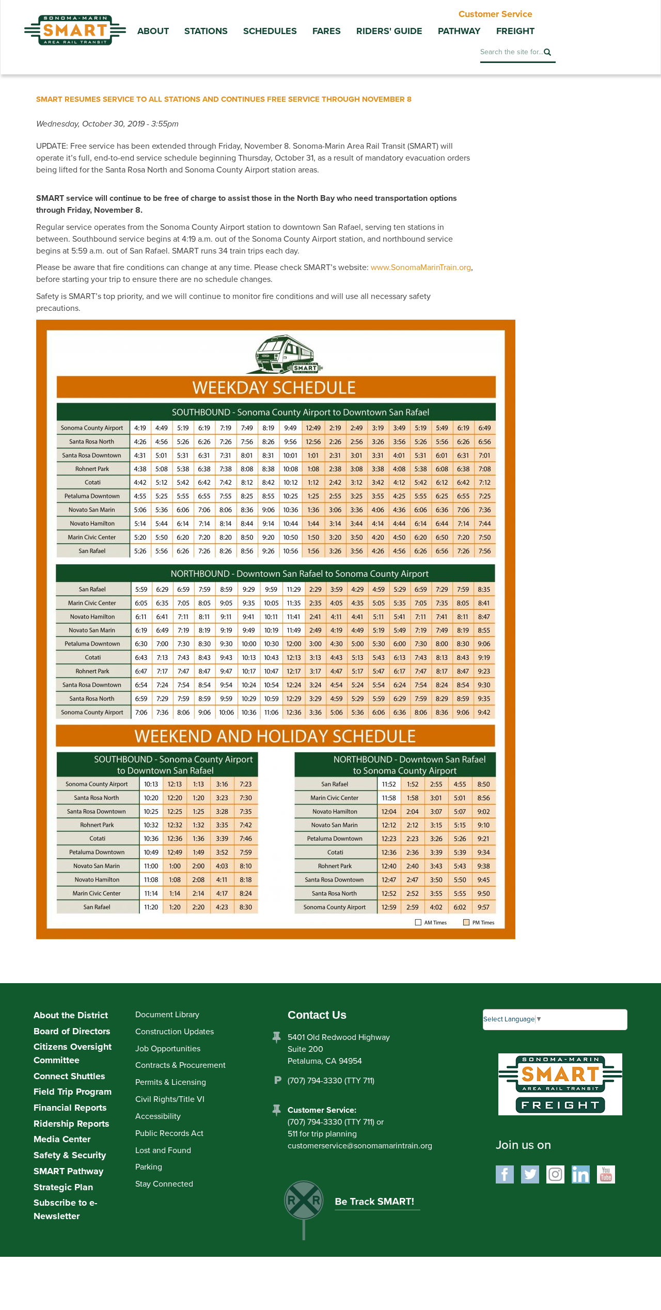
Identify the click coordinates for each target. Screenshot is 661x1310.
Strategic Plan (63, 1187)
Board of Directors (72, 1031)
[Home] (75, 22)
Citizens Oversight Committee (73, 1053)
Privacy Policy (293, 1266)
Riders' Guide (389, 31)
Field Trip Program (73, 1091)
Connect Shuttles (69, 1076)
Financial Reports (70, 1107)
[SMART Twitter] (530, 1174)
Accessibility (158, 1116)
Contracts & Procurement (180, 1065)
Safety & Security (70, 1155)
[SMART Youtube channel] (606, 1174)
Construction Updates (174, 1032)
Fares (326, 31)
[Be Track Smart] (363, 1213)
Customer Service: (322, 1110)
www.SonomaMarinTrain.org (421, 267)
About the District (71, 1015)
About (153, 31)
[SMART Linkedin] (581, 1174)
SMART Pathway (68, 1171)
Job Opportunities (167, 1049)
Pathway (459, 31)
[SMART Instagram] (555, 1174)
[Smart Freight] (560, 1084)
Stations (206, 31)
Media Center (62, 1139)
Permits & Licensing (170, 1082)
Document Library (167, 1014)
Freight (515, 31)
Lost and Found (163, 1150)
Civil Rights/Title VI (169, 1099)
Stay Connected (164, 1184)
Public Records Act (169, 1133)
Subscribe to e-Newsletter (65, 1209)
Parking (148, 1167)
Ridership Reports (71, 1123)
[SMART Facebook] (505, 1174)
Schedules (270, 31)
